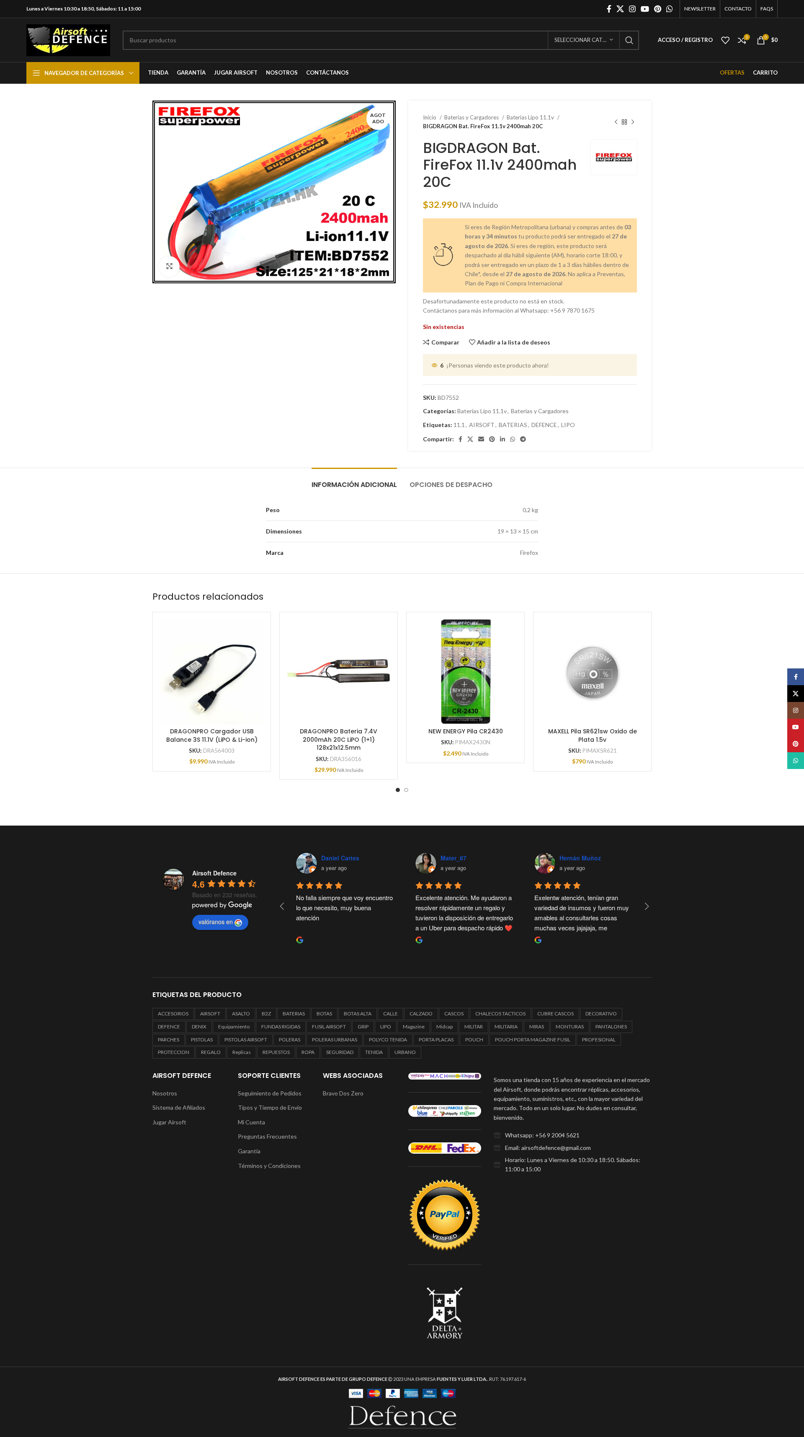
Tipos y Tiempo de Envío (270, 1107)
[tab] (354, 480)
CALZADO (421, 1013)
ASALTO (241, 1013)
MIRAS (536, 1026)
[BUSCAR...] (629, 40)
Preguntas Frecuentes (267, 1136)
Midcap (444, 1026)
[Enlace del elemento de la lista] (573, 1135)
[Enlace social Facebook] (609, 9)
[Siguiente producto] (633, 122)
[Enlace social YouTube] (645, 9)
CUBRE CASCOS (555, 1013)
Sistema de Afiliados (178, 1107)
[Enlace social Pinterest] (658, 9)
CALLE (390, 1013)
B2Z (266, 1013)
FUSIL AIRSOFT (329, 1026)
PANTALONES (611, 1026)
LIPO (568, 424)
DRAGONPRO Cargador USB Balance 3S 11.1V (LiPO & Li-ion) (212, 735)
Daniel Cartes (340, 858)
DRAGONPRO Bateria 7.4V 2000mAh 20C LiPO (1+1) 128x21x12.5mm (338, 739)
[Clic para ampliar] (169, 266)
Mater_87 (453, 858)
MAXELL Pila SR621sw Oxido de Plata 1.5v (592, 735)
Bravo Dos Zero (343, 1093)
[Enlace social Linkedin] (502, 439)
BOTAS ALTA (357, 1013)
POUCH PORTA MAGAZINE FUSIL (532, 1039)
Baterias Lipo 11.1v (531, 117)
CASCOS (454, 1013)
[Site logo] (68, 39)
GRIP (363, 1026)
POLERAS (289, 1039)
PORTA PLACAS (436, 1039)
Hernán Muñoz (580, 858)
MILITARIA (506, 1026)
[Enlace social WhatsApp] (669, 9)
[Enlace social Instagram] (632, 9)
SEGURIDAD (339, 1052)
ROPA (308, 1052)
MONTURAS (570, 1026)
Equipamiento (234, 1026)
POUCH (474, 1039)
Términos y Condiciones (269, 1165)
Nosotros (164, 1093)
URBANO (405, 1052)
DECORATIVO (601, 1013)
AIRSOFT (482, 424)
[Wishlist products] (725, 40)
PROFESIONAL (599, 1039)
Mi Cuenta (251, 1122)
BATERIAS (513, 424)
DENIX (199, 1026)
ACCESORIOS (173, 1013)
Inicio (430, 117)
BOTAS (324, 1013)
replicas (241, 1052)
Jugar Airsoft (169, 1122)
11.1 (459, 424)
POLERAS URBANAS (334, 1039)
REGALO (211, 1052)
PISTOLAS (202, 1039)
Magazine (414, 1026)
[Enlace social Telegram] (523, 439)
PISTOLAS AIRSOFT (245, 1039)
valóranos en (215, 921)
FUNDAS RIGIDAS (280, 1026)
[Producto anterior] (616, 122)
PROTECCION (173, 1052)
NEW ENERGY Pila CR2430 (465, 731)
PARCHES (168, 1039)
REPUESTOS (276, 1052)
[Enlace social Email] (481, 439)
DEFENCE (544, 424)
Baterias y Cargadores (472, 117)
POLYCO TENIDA (388, 1039)
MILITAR (473, 1026)
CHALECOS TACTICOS (500, 1013)
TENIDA (374, 1052)
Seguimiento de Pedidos (270, 1093)
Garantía (249, 1151)
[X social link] (620, 9)
